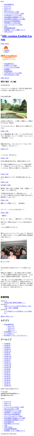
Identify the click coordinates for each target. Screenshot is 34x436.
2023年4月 (7, 352)
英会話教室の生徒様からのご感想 (14, 19)
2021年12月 (7, 363)
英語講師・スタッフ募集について (14, 30)
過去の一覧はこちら (7, 316)
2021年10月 (7, 367)
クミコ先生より (9, 333)
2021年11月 (7, 365)
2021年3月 (7, 380)
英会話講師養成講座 (10, 429)
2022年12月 (7, 356)
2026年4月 (7, 347)
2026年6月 (7, 345)
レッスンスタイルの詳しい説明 (14, 13)
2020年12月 (7, 385)
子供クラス (7, 8)
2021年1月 (7, 384)
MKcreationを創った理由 (11, 12)
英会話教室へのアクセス (12, 423)
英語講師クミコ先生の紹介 (12, 23)
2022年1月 (7, 362)
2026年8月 (7, 343)
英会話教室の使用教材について (14, 17)
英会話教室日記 (9, 4)
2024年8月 (7, 349)
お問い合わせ (8, 31)
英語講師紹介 (8, 71)
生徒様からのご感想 (10, 65)
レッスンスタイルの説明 (12, 67)
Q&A (5, 26)
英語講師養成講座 (9, 28)
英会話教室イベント (10, 331)
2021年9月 (7, 369)
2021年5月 (7, 376)
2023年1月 (7, 354)
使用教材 (7, 69)
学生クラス (7, 10)
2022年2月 (7, 360)
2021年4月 (7, 378)
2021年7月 (7, 373)
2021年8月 (7, 371)
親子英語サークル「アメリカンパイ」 (16, 335)
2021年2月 (7, 382)
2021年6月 (7, 374)
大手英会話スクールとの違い (13, 15)
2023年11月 (7, 351)
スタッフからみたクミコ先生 (13, 24)
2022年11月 (7, 358)
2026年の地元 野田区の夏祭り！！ (14, 302)
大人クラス (7, 6)
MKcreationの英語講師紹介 (12, 21)
